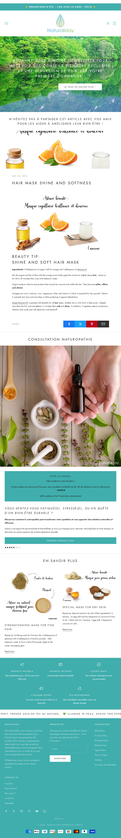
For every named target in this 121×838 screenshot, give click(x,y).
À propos (9, 783)
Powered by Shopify (72, 825)
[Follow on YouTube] (36, 811)
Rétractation (100, 730)
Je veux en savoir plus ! (80, 87)
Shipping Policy (102, 740)
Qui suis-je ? (10, 793)
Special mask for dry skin (84, 607)
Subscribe (60, 758)
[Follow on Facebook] (6, 811)
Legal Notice (100, 750)
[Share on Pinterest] (92, 324)
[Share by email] (103, 324)
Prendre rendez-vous (60, 540)
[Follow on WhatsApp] (44, 811)
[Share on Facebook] (69, 324)
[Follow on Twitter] (13, 811)
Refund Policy (101, 745)
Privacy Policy (101, 735)
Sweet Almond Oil (20, 302)
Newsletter (9, 803)
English (59, 818)
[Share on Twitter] (80, 324)
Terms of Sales (101, 755)
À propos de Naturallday (105, 764)
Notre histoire (11, 788)
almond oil (81, 269)
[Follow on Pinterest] (29, 811)
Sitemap (98, 759)
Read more (9, 651)
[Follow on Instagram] (21, 811)
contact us (9, 798)
